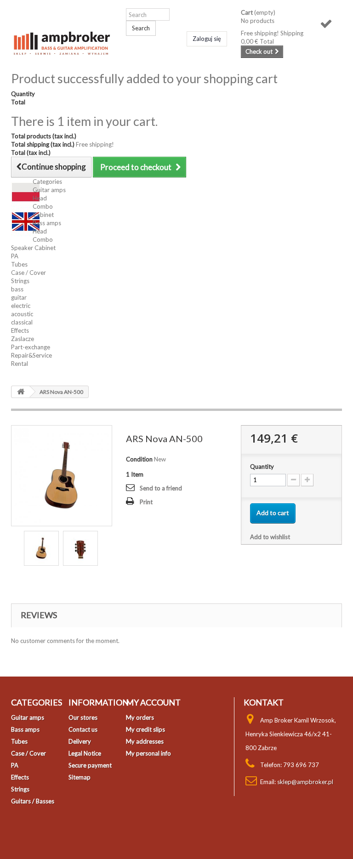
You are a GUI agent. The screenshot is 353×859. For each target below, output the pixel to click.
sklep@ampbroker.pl (305, 781)
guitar (19, 297)
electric (20, 305)
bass (17, 289)
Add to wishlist (270, 536)
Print (146, 502)
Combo (43, 206)
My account (153, 702)
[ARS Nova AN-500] (41, 548)
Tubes (19, 264)
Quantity (262, 466)
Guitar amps (49, 189)
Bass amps (47, 223)
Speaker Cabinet (33, 247)
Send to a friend (161, 488)
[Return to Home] (20, 392)
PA (14, 256)
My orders (140, 717)
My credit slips (145, 729)
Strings (20, 280)
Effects (20, 330)
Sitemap (79, 777)
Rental (19, 363)
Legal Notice (84, 753)
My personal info (148, 753)
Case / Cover (28, 272)
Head (40, 198)
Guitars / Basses (32, 801)
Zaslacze (22, 338)
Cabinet (43, 214)
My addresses (145, 741)
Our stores (82, 717)
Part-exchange (30, 347)
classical (22, 322)
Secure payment (90, 765)
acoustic (22, 314)
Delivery (79, 741)
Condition (139, 459)
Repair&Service (31, 355)
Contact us (82, 729)
